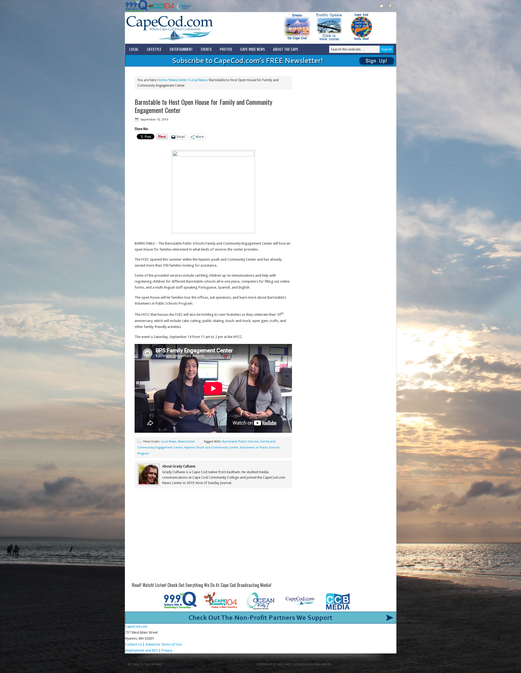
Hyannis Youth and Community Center (211, 447)
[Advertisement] (213, 537)
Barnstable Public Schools (240, 441)
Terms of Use (171, 644)
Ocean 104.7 (182, 6)
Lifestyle (154, 49)
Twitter (381, 6)
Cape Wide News (252, 49)
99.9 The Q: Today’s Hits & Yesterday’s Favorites (136, 6)
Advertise (152, 644)
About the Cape (285, 49)
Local (134, 49)
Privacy (167, 650)
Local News (168, 441)
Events (206, 49)
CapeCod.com (193, 28)
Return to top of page (145, 664)
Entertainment (181, 49)
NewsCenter (186, 441)
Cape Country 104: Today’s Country (161, 6)
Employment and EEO (141, 650)
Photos (226, 49)
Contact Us (133, 644)
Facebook (390, 6)
